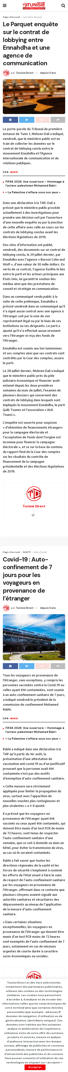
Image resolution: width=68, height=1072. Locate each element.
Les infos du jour (32, 17)
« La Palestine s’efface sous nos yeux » (33, 192)
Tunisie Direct (25, 72)
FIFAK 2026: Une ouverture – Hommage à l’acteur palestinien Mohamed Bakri (34, 183)
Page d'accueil (11, 17)
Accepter (35, 1067)
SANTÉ (27, 552)
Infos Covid (40, 552)
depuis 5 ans (48, 72)
